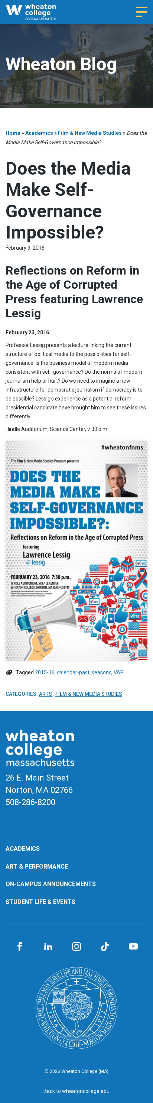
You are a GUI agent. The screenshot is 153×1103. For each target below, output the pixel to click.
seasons (101, 672)
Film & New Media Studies (90, 133)
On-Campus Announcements (51, 884)
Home (13, 133)
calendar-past (73, 672)
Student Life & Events (40, 901)
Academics (39, 133)
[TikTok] (105, 947)
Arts (45, 694)
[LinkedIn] (48, 947)
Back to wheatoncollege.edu (76, 1091)
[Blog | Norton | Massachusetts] (38, 12)
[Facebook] (20, 947)
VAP (119, 672)
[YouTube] (133, 947)
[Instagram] (76, 947)
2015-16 (45, 672)
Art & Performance (37, 866)
